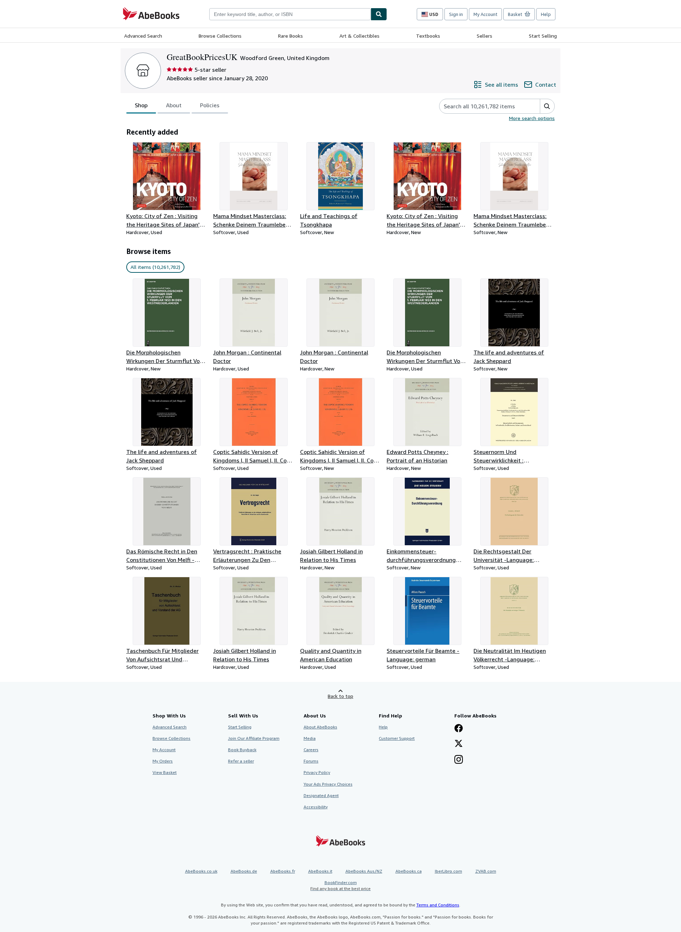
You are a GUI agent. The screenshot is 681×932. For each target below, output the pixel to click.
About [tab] (174, 105)
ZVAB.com (485, 871)
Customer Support (397, 738)
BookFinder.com (340, 885)
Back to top (340, 696)
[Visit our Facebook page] (458, 729)
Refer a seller (241, 761)
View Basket (165, 772)
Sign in (456, 14)
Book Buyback (242, 749)
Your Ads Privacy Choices (328, 784)
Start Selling (543, 36)
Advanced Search (143, 36)
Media (310, 738)
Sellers (484, 36)
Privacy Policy (317, 772)
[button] (547, 106)
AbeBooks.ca (408, 871)
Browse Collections (220, 36)
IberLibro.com (448, 871)
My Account (485, 14)
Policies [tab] (210, 105)
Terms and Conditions (437, 904)
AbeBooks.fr (282, 871)
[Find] (379, 14)
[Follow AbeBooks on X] (458, 744)
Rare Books (290, 36)
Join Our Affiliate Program (253, 738)
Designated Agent (321, 795)
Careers (311, 749)
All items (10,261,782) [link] (155, 267)
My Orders (163, 761)
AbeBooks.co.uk (201, 871)
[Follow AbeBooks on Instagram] (458, 760)
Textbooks (428, 36)
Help (546, 14)
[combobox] (290, 14)
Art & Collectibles (359, 36)
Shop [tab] (141, 105)
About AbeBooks (320, 727)
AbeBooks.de (244, 871)
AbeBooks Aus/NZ (363, 871)
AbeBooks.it (320, 871)
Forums (311, 761)
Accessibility (316, 806)
